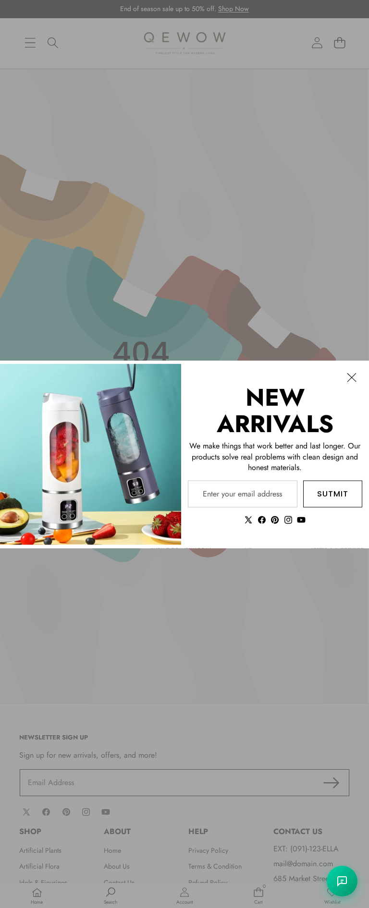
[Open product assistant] (342, 881)
